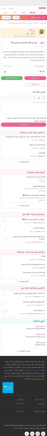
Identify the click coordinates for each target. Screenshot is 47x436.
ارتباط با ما (19, 411)
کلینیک (23, 12)
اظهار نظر (34, 78)
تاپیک (17, 17)
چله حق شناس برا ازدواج (37, 144)
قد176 (43, 256)
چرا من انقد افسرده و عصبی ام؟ (24, 42)
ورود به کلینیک (24, 351)
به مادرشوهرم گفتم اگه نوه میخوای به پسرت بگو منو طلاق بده (28, 238)
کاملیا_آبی (42, 148)
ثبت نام (3, 8)
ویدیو (5, 12)
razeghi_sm (37, 297)
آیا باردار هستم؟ (40, 345)
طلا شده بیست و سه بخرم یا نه (35, 177)
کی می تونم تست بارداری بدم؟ (35, 336)
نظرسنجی (7, 17)
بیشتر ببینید (24, 161)
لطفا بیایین (41, 153)
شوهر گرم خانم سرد (38, 228)
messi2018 (41, 260)
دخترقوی (38, 231)
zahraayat (42, 268)
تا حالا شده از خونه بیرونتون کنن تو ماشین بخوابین (29, 293)
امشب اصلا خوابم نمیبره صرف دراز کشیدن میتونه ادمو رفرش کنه (25, 136)
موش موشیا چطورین (39, 186)
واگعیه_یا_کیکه (37, 223)
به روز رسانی (35, 84)
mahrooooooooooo (34, 314)
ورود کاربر (11, 8)
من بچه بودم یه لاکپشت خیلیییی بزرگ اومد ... (30, 198)
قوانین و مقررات (39, 411)
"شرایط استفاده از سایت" (32, 370)
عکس (14, 12)
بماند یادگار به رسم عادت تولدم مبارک (34, 272)
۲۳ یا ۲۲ (40, 179)
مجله (41, 12)
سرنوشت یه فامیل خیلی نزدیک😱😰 (34, 195)
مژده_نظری (42, 140)
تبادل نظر (32, 12)
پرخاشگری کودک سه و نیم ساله (35, 328)
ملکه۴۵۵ (42, 276)
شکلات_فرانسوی (36, 242)
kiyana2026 (41, 156)
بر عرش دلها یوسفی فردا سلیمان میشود (33, 264)
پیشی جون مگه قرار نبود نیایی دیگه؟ (33, 189)
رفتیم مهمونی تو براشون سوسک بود (33, 302)
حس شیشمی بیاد (39, 310)
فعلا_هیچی (38, 305)
